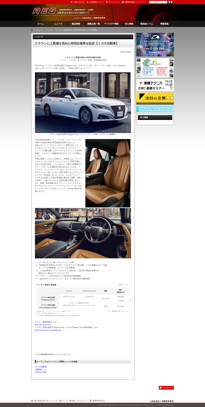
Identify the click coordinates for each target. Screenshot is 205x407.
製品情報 (76, 24)
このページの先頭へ (166, 388)
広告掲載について (96, 2)
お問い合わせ (79, 2)
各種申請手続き (98, 401)
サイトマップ (114, 2)
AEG (64, 12)
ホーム (40, 24)
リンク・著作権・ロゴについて (74, 401)
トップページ (37, 30)
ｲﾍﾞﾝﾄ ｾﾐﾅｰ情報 (111, 24)
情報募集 (164, 24)
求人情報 (129, 24)
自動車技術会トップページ (135, 2)
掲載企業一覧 (93, 24)
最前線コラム (146, 24)
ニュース (58, 24)
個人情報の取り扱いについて (45, 401)
